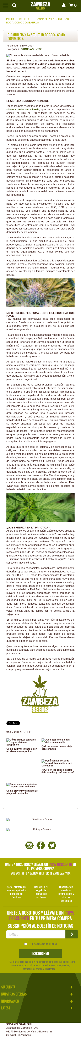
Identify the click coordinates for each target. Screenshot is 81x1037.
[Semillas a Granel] (40, 819)
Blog (22, 19)
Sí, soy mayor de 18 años (44, 944)
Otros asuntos (31, 49)
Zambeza (25, 1035)
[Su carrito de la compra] (70, 5)
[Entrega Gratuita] (40, 829)
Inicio (10, 19)
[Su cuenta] (63, 5)
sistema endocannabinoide (22, 109)
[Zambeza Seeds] (40, 4)
